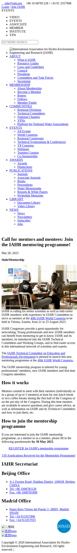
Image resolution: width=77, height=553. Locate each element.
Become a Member (29, 92)
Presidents (23, 74)
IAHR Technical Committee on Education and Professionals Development (33, 354)
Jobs (20, 224)
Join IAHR (18, 7)
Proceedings (25, 184)
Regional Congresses (30, 138)
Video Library (26, 206)
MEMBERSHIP (19, 84)
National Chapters (28, 117)
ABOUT (15, 56)
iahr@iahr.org (12, 3)
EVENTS (15, 127)
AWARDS (16, 159)
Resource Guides (28, 63)
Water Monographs (29, 188)
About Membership (29, 88)
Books (21, 181)
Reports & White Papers (32, 192)
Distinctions (24, 167)
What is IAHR (26, 59)
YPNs (21, 120)
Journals (22, 174)
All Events (24, 131)
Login (5, 7)
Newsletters (24, 217)
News (21, 213)
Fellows (22, 99)
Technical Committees (31, 113)
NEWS (14, 209)
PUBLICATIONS (20, 170)
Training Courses (28, 152)
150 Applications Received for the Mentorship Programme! (38, 455)
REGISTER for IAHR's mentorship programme (39, 448)
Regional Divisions (29, 109)
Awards (22, 163)
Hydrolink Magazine (30, 195)
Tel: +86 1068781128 (22, 489)
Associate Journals (28, 177)
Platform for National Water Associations (42, 124)
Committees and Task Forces (35, 77)
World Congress (27, 134)
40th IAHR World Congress (48, 318)
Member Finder (27, 102)
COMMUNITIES (20, 106)
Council (22, 70)
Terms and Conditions (28, 549)
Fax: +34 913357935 (22, 520)
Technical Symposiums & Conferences (41, 142)
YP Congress (25, 145)
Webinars (23, 149)
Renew (21, 95)
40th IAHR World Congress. (55, 360)
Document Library (28, 202)
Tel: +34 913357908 (22, 516)
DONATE (63, 526)
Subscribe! (24, 220)
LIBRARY (16, 199)
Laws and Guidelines (30, 67)
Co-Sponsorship (27, 156)
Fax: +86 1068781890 (23, 492)
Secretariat (23, 81)
